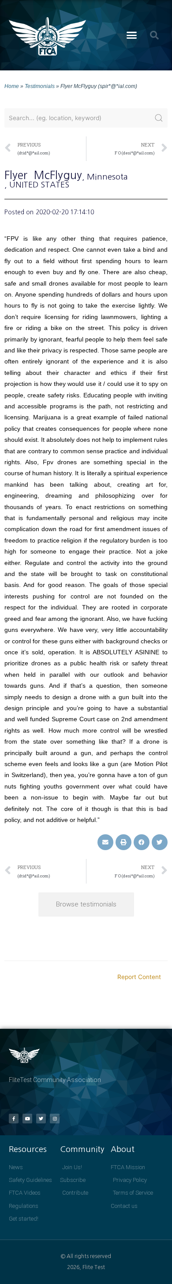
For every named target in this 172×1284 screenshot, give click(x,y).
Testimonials (40, 86)
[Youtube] (27, 1118)
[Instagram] (55, 1118)
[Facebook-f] (14, 1118)
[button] (131, 35)
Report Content (139, 976)
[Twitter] (41, 1118)
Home (11, 86)
